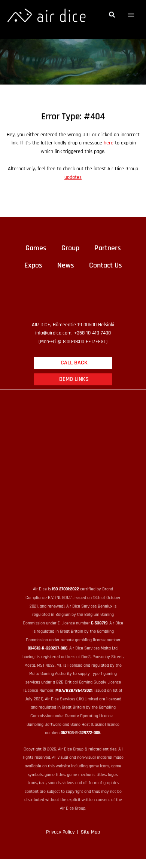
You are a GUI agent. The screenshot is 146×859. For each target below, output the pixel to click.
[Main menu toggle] (131, 15)
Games (35, 248)
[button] (112, 16)
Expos (33, 265)
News (65, 265)
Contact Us (105, 265)
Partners (107, 248)
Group (70, 248)
